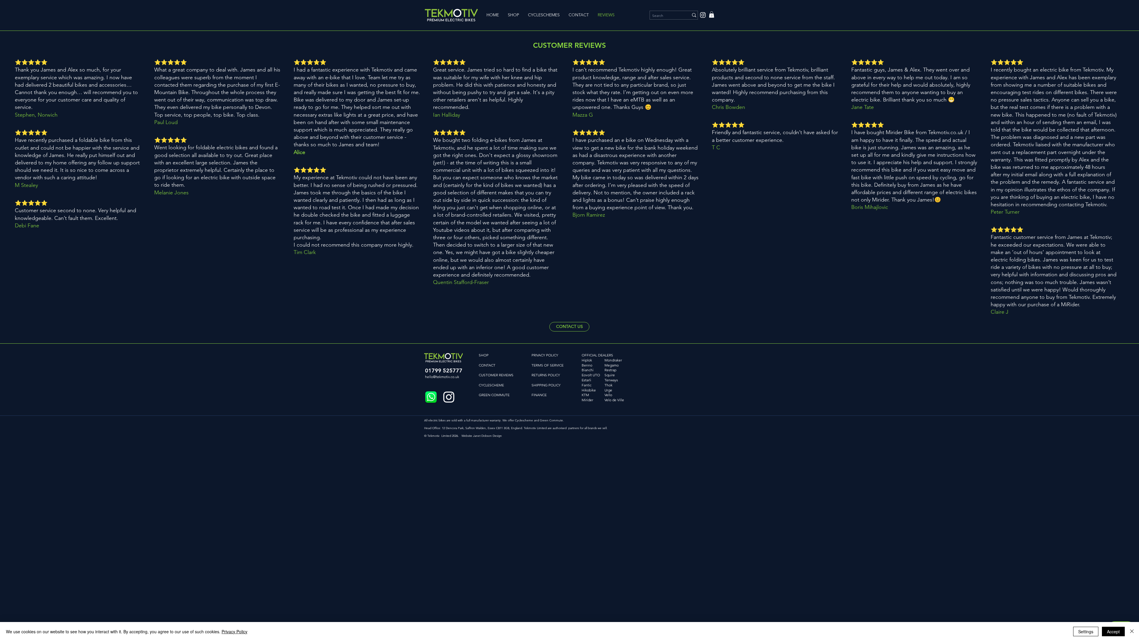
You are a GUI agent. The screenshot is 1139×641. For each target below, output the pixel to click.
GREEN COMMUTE (494, 395)
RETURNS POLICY (546, 375)
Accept (1113, 631)
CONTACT (487, 365)
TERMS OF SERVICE (548, 365)
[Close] (1131, 631)
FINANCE (539, 395)
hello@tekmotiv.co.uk (442, 377)
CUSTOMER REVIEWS (496, 375)
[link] (711, 14)
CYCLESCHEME (491, 385)
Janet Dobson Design (487, 436)
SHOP (484, 355)
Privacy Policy (234, 631)
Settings (1085, 631)
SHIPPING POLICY (546, 385)
